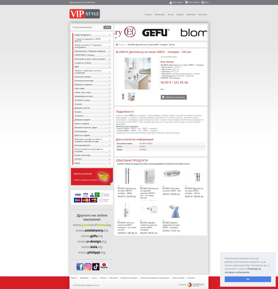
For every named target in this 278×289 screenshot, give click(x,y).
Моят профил (178, 2)
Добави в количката (175, 97)
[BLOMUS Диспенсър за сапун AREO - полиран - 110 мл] (194, 168)
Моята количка (193, 2)
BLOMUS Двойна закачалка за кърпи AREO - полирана (171, 225)
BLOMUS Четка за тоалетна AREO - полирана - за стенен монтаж (127, 226)
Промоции (160, 14)
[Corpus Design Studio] (195, 285)
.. (92, 225)
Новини (180, 14)
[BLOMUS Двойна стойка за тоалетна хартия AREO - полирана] (149, 202)
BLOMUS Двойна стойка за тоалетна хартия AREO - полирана (148, 226)
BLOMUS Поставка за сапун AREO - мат (172, 189)
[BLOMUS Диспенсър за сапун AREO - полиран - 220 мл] (137, 59)
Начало (148, 14)
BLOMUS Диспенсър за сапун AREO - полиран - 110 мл (194, 190)
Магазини (191, 14)
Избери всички (184, 164)
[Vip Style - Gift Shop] (85, 14)
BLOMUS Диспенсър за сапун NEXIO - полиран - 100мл (127, 190)
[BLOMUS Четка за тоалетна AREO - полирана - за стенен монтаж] (127, 202)
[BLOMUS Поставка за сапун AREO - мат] (172, 168)
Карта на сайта (178, 278)
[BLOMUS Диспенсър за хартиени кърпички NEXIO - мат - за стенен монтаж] (149, 168)
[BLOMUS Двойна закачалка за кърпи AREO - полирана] (172, 202)
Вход (207, 2)
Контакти (203, 14)
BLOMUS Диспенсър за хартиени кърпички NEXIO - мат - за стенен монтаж (149, 193)
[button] (250, 272)
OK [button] (247, 279)
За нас (171, 14)
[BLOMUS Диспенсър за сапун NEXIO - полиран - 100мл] (127, 168)
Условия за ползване (129, 278)
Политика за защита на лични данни (155, 278)
